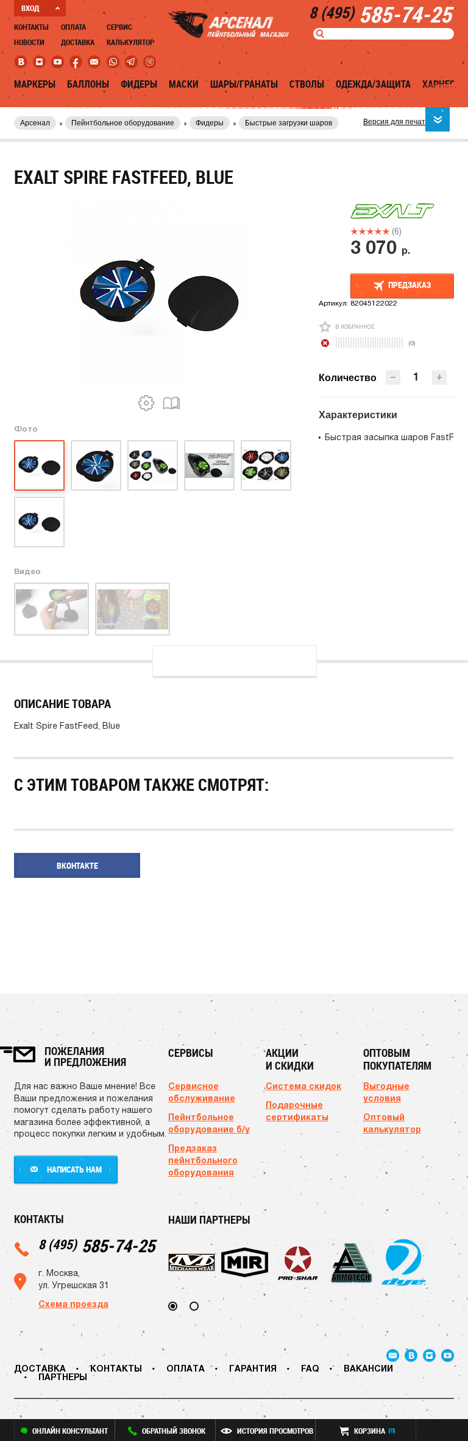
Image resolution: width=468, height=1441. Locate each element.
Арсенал (35, 123)
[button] (439, 377)
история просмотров (275, 1430)
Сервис (119, 26)
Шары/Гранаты (244, 84)
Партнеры (62, 1377)
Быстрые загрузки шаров (288, 123)
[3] (370, 231)
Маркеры (34, 84)
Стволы (306, 84)
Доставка (77, 42)
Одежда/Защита (373, 84)
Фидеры (139, 84)
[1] (354, 231)
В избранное (355, 326)
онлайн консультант (70, 1430)
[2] (362, 231)
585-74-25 (96, 1245)
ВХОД (30, 7)
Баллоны (88, 84)
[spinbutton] (416, 377)
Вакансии (368, 1368)
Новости (29, 42)
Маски (184, 84)
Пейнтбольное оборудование (122, 123)
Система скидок (303, 1086)
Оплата (73, 26)
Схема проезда (73, 1304)
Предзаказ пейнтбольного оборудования (203, 1160)
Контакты (31, 26)
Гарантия (253, 1368)
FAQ (310, 1368)
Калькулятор (130, 42)
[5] (386, 231)
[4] (378, 231)
